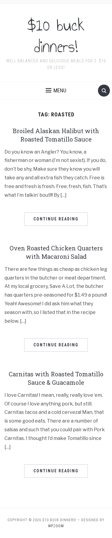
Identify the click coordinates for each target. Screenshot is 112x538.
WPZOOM (56, 526)
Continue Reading (56, 219)
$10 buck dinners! (56, 36)
